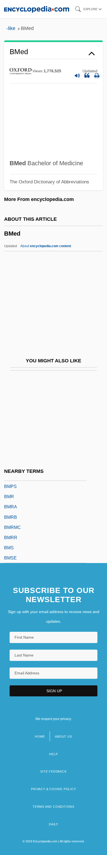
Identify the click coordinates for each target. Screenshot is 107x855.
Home (40, 736)
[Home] (36, 8)
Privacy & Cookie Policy (53, 789)
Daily (53, 824)
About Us (63, 736)
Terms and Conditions (53, 806)
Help (53, 754)
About (45, 246)
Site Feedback (53, 771)
